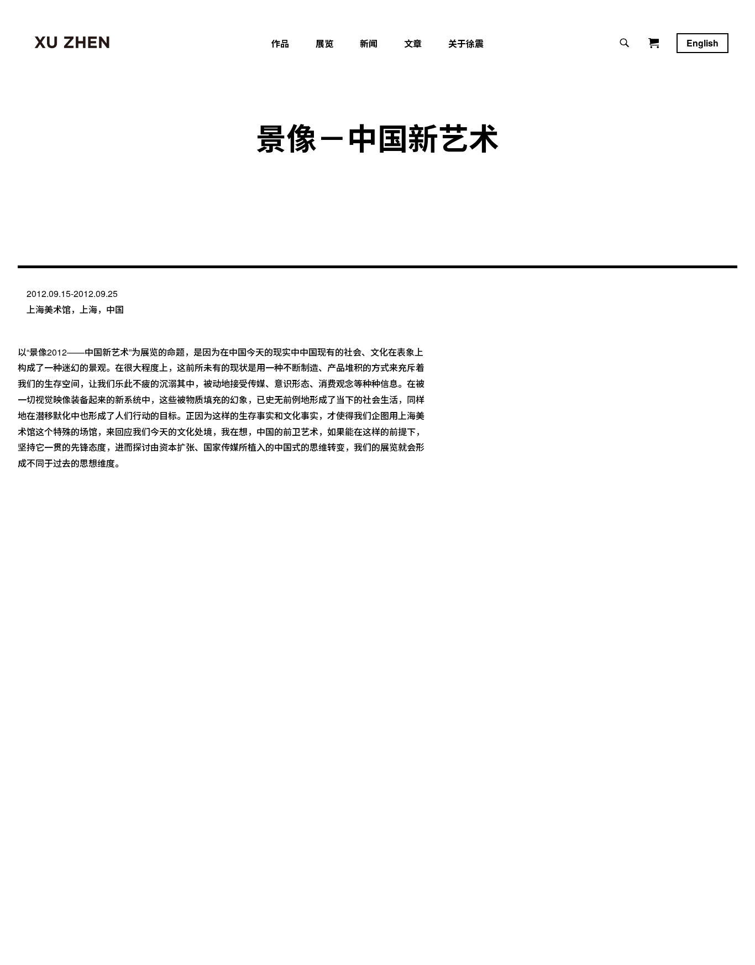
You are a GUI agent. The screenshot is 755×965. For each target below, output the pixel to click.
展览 (324, 43)
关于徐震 (466, 43)
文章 (413, 43)
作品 (280, 43)
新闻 (369, 43)
